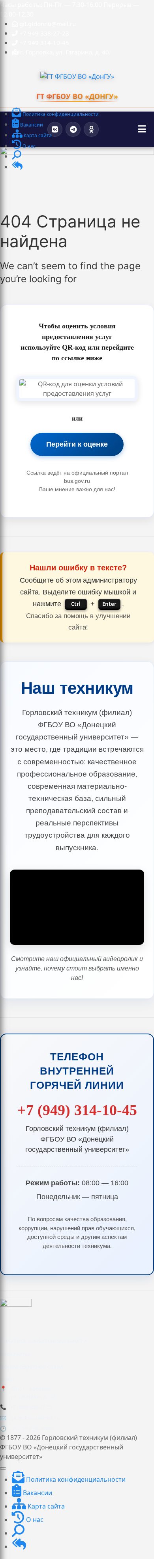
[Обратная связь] (17, 167)
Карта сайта (45, 1506)
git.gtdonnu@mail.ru (35, 1417)
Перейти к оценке (77, 444)
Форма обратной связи (31, 1366)
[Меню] (142, 129)
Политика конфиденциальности (43, 1341)
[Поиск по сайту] (16, 156)
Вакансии (36, 1492)
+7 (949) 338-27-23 (31, 1406)
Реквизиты (14, 1354)
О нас (7, 1379)
